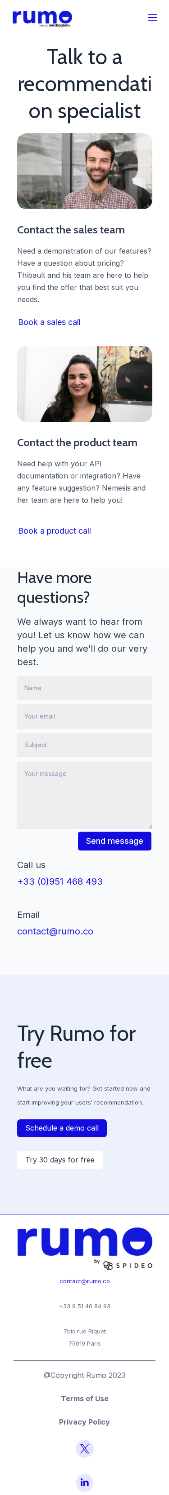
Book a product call (54, 530)
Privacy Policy (84, 1421)
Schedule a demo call (62, 1127)
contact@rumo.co (55, 931)
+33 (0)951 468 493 (60, 881)
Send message (114, 841)
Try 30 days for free (60, 1159)
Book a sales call (49, 322)
